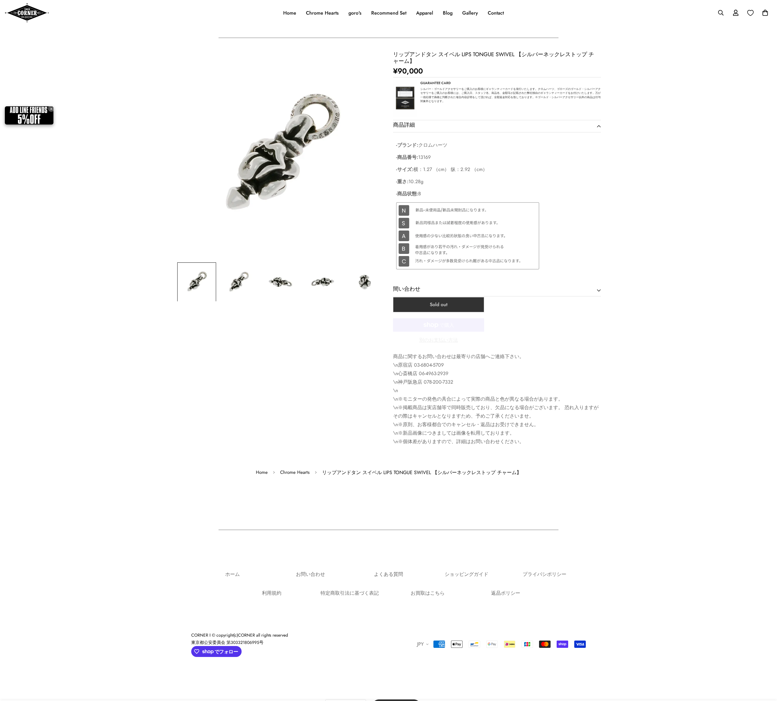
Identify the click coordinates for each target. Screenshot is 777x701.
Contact (496, 12)
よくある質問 (388, 574)
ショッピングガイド (466, 574)
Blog (448, 12)
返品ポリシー (505, 593)
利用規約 (271, 593)
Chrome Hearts (322, 12)
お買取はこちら (428, 593)
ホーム (232, 574)
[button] (764, 13)
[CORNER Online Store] (27, 13)
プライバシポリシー (544, 574)
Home (289, 12)
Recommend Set (388, 12)
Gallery (470, 12)
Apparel (424, 12)
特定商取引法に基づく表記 (350, 593)
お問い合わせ (310, 574)
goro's (354, 12)
